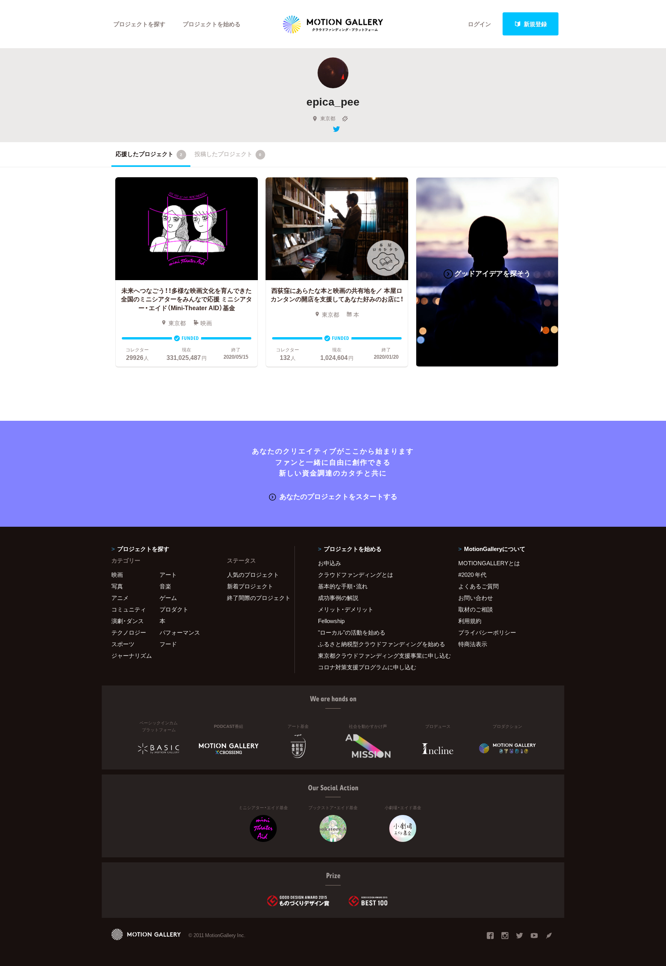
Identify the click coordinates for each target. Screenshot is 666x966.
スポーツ (123, 644)
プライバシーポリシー (487, 632)
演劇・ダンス (127, 621)
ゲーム (168, 597)
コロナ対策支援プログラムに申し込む (367, 667)
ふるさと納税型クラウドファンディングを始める (378, 644)
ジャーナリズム (131, 655)
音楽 (165, 586)
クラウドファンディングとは (355, 574)
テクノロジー (128, 632)
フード (168, 644)
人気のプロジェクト (253, 574)
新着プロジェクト (250, 586)
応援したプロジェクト (149, 154)
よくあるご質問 (478, 586)
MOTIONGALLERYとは (489, 563)
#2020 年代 (472, 574)
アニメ (120, 597)
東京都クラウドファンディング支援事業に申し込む (378, 655)
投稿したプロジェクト (228, 154)
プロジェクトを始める (211, 24)
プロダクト (174, 609)
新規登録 (535, 24)
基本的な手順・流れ (343, 586)
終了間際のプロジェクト (256, 597)
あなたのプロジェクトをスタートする (338, 496)
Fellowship (331, 621)
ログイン (479, 24)
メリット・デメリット (345, 609)
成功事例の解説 (338, 597)
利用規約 (469, 621)
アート (168, 574)
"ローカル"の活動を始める (351, 632)
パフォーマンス (180, 632)
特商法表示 (472, 644)
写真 (117, 586)
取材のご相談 (475, 609)
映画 (117, 574)
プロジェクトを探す (139, 24)
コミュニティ (128, 609)
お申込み (329, 563)
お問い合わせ (475, 597)
